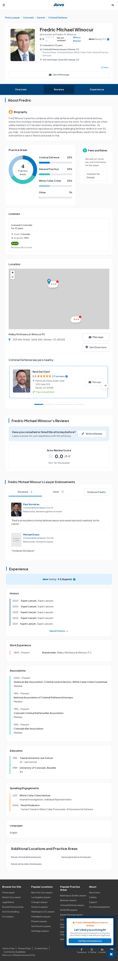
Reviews (59, 89)
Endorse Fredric (96, 492)
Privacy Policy (24, 948)
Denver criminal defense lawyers (26, 857)
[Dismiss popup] (111, 954)
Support (93, 902)
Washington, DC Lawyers (43, 911)
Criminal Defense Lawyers (72, 905)
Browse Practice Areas (12, 907)
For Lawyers (8, 916)
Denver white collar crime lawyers (26, 864)
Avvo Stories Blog (10, 911)
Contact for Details (93, 175)
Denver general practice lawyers (76, 857)
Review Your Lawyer (11, 897)
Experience (97, 89)
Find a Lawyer (8, 892)
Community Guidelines (14, 951)
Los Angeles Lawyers (41, 897)
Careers (93, 897)
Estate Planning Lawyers (71, 914)
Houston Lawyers (39, 907)
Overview (21, 89)
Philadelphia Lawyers (41, 916)
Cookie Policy (41, 948)
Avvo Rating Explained (99, 907)
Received (25, 491)
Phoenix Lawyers (39, 921)
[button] (49, 282)
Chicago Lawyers (39, 902)
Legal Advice (8, 902)
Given (58, 491)
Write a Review (77, 39)
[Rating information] (108, 39)
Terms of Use (8, 948)
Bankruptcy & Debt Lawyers (73, 895)
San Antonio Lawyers (41, 926)
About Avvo (94, 892)
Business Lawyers (68, 900)
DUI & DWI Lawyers (68, 910)
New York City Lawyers (42, 892)
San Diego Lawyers (40, 931)
